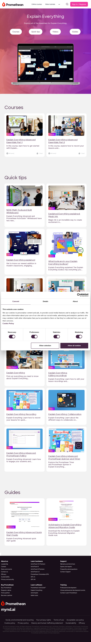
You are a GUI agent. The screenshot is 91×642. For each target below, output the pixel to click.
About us (4, 561)
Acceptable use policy (75, 620)
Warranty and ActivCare (67, 564)
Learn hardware (37, 561)
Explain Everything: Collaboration (64, 414)
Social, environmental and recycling (20, 620)
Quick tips (35, 32)
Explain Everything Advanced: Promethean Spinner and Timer (64, 457)
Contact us (4, 572)
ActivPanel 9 (35, 566)
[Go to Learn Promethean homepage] (12, 4)
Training (63, 585)
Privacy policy (23, 623)
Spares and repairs (66, 566)
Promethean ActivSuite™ (38, 587)
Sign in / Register (79, 4)
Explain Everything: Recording (21, 414)
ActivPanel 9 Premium (37, 569)
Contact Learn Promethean (68, 593)
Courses (15, 32)
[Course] (24, 125)
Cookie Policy (8, 323)
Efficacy (3, 574)
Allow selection (45, 346)
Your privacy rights (43, 620)
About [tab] (75, 301)
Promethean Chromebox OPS (40, 574)
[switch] (34, 336)
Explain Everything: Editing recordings (57, 374)
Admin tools (34, 595)
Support (63, 561)
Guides (75, 32)
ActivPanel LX (35, 572)
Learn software (36, 585)
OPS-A (33, 577)
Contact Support (65, 572)
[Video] (66, 358)
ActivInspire (34, 593)
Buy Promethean (7, 585)
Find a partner (5, 593)
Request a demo (6, 590)
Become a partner (6, 595)
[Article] (24, 195)
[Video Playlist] (24, 358)
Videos (55, 32)
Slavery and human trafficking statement (47, 623)
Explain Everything (15, 372)
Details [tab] (45, 301)
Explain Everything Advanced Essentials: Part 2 (62, 141)
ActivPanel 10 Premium (38, 564)
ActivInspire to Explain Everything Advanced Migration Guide (64, 526)
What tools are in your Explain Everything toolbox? (62, 262)
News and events (6, 569)
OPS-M (33, 579)
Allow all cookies (74, 346)
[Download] (24, 514)
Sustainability (5, 577)
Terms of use (59, 620)
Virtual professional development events (72, 590)
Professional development (68, 587)
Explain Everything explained (20, 260)
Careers (3, 566)
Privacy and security (7, 579)
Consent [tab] (15, 301)
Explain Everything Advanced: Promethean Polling (21, 454)
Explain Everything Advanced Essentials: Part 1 (21, 141)
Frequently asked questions (68, 569)
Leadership (4, 564)
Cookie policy (9, 623)
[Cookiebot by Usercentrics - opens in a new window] (78, 295)
